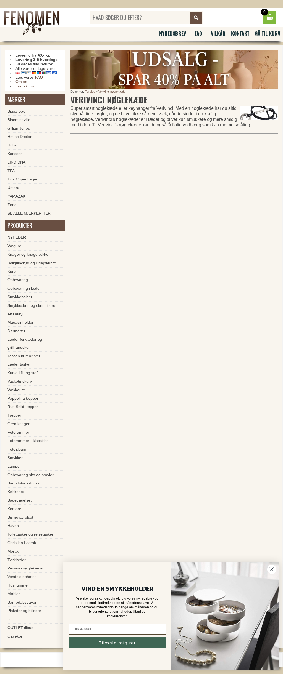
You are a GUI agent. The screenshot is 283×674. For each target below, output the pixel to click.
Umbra (13, 187)
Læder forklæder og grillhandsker (24, 343)
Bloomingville (18, 120)
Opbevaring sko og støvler (30, 475)
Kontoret (14, 509)
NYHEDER (16, 237)
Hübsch (14, 145)
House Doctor (19, 136)
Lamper (14, 466)
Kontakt (240, 33)
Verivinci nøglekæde (111, 91)
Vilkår (218, 33)
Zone (12, 205)
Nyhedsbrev (172, 33)
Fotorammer (18, 432)
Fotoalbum (16, 449)
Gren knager (18, 424)
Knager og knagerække (27, 254)
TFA (11, 171)
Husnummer (18, 585)
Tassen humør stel (23, 356)
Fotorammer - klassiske (28, 440)
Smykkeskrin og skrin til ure (31, 305)
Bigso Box (16, 111)
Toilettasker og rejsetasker (30, 534)
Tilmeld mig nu (117, 643)
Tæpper (14, 415)
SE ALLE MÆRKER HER (29, 213)
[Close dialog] (272, 569)
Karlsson (15, 153)
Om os (21, 81)
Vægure (14, 246)
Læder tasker (19, 364)
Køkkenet (15, 491)
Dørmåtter (16, 331)
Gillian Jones (18, 128)
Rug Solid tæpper (22, 406)
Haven (13, 525)
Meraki (13, 551)
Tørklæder (16, 560)
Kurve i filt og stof (22, 373)
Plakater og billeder (24, 610)
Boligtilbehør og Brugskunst (31, 263)
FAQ (198, 33)
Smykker (15, 457)
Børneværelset (20, 517)
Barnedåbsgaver (21, 602)
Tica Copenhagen (22, 179)
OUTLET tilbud (20, 627)
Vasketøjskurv (19, 381)
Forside (90, 91)
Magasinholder (20, 322)
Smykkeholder (19, 297)
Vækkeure (16, 390)
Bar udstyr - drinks (23, 483)
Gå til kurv (267, 33)
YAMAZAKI (17, 196)
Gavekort (15, 636)
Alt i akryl (15, 314)
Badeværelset (19, 500)
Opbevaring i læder (24, 288)
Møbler (13, 594)
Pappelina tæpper (22, 398)
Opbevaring (17, 280)
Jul (9, 619)
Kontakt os (24, 86)
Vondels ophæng (22, 576)
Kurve (12, 271)
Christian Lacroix (22, 542)
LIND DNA (16, 162)
